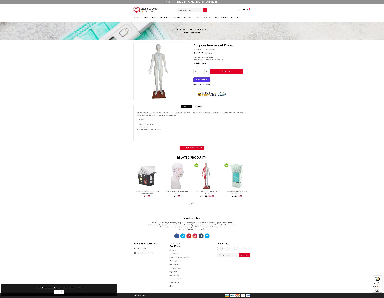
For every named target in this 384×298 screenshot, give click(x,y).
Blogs (171, 286)
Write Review (211, 49)
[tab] (186, 106)
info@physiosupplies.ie (146, 253)
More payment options (202, 84)
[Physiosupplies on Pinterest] (189, 236)
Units (196, 67)
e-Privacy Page (175, 268)
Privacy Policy (175, 275)
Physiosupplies (192, 218)
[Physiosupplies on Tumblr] (201, 236)
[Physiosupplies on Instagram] (195, 236)
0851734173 (142, 248)
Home (186, 33)
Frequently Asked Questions (180, 257)
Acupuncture (195, 33)
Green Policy (174, 283)
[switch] (377, 290)
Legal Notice (174, 272)
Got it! (59, 292)
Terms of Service (176, 279)
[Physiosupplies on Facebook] (177, 236)
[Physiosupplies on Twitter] (183, 236)
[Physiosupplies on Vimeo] (207, 236)
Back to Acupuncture (193, 148)
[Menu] (381, 277)
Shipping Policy (175, 261)
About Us (173, 250)
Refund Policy (175, 265)
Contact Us (174, 254)
